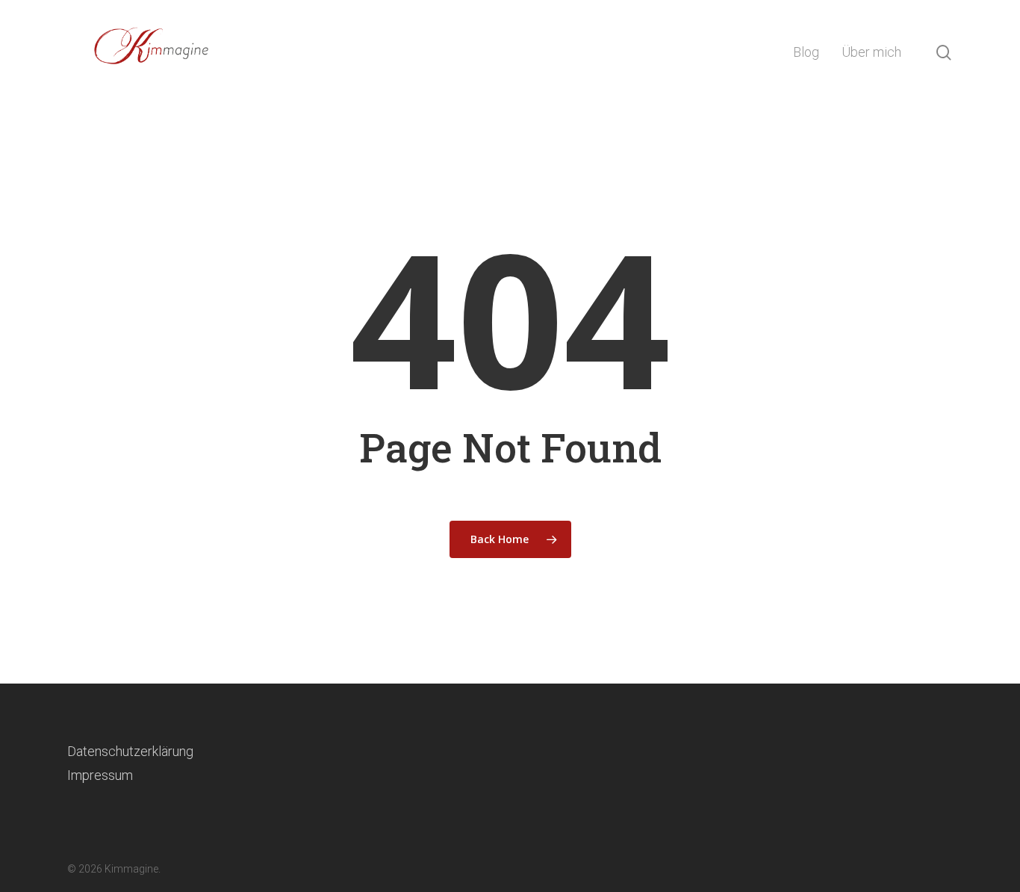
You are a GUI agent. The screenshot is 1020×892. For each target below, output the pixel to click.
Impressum (100, 775)
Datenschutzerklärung (130, 751)
